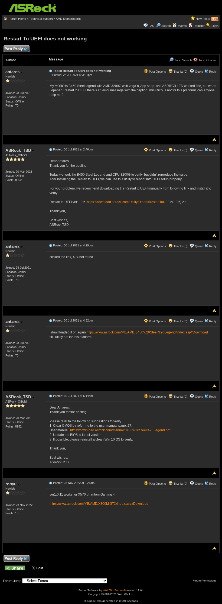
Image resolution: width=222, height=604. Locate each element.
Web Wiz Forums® (114, 590)
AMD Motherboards (68, 18)
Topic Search (183, 60)
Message (56, 59)
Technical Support (41, 18)
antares (13, 71)
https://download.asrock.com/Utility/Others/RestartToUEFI (128, 202)
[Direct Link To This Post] (50, 70)
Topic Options (207, 60)
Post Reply (14, 49)
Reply (213, 71)
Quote (199, 71)
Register (199, 25)
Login (214, 25)
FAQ (152, 25)
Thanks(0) (180, 71)
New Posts (203, 18)
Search (166, 25)
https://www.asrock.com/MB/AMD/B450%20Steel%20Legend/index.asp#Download (147, 332)
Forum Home (17, 18)
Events (182, 25)
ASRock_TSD (18, 150)
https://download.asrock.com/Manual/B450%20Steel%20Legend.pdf (120, 430)
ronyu (11, 483)
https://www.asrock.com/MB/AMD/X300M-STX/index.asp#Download (99, 504)
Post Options (157, 71)
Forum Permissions (205, 580)
